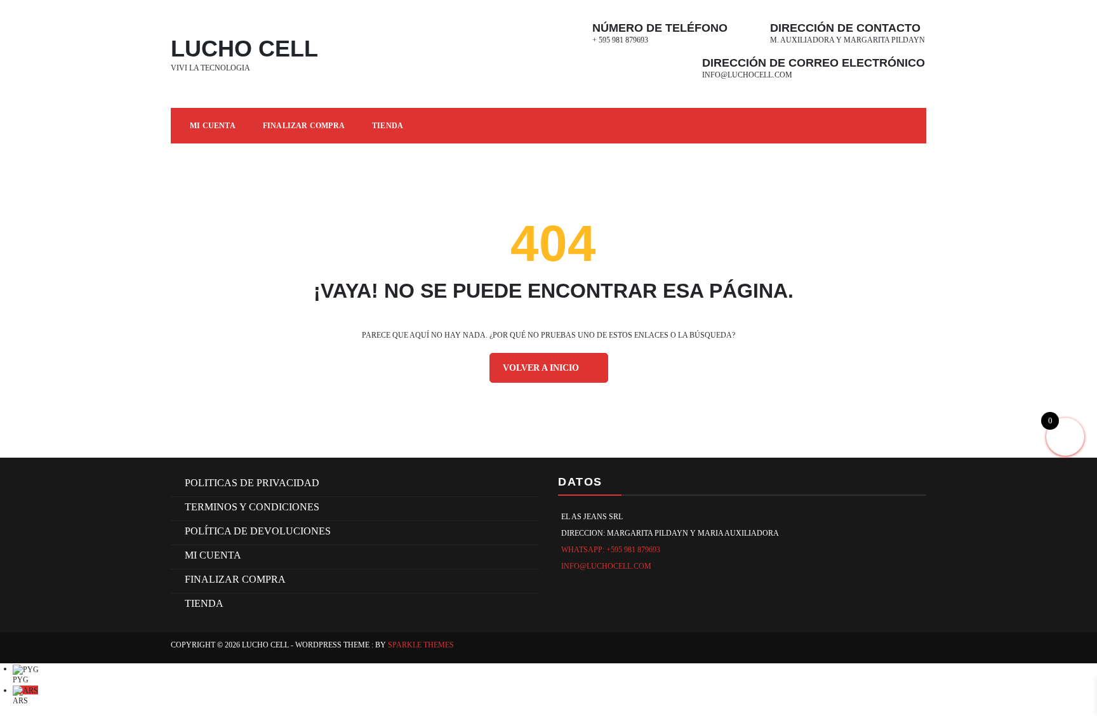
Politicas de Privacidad (252, 482)
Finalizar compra (304, 125)
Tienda (387, 125)
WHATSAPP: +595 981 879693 (610, 549)
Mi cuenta (213, 125)
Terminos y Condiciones (252, 506)
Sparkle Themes (421, 644)
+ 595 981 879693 (620, 40)
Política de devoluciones (258, 531)
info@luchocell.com (747, 74)
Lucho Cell (244, 49)
